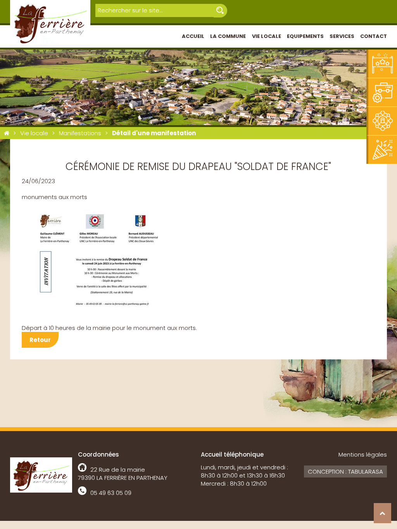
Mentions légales (362, 454)
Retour (40, 340)
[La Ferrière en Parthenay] (6, 133)
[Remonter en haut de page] (382, 513)
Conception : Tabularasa (345, 471)
